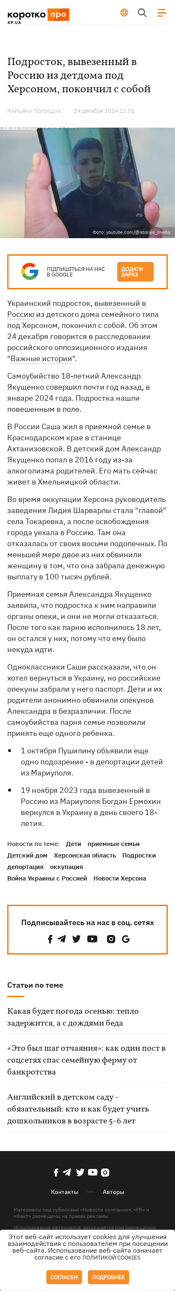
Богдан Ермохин (131, 801)
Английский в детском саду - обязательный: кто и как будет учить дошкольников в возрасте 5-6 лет (78, 1109)
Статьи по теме (35, 985)
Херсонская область (85, 855)
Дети (73, 844)
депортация (25, 867)
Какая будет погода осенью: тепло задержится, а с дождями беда (73, 1017)
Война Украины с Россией (47, 878)
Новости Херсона (119, 878)
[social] (50, 939)
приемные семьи (114, 844)
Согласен (64, 1277)
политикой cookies (111, 1257)
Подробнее (108, 1277)
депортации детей (129, 762)
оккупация (66, 867)
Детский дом (27, 855)
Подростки (139, 855)
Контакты (64, 1192)
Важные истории (41, 358)
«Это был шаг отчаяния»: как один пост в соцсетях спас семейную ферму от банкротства (86, 1060)
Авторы (113, 1192)
